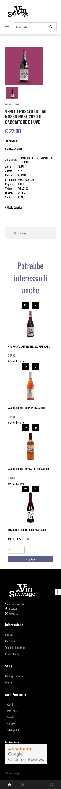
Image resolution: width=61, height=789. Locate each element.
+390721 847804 (16, 604)
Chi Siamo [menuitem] (10, 641)
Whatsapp (13, 614)
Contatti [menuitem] (9, 635)
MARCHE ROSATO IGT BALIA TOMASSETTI (26, 408)
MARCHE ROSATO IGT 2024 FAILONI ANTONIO (28, 469)
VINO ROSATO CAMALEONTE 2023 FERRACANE (29, 346)
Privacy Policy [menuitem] (12, 654)
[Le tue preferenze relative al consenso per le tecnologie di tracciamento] (58, 592)
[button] (51, 26)
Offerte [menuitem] (8, 682)
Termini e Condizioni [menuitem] (15, 647)
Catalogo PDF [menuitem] (13, 730)
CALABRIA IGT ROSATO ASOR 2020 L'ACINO (27, 530)
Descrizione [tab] (20, 233)
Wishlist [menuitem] (11, 724)
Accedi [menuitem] (10, 704)
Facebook (13, 609)
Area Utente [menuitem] (13, 711)
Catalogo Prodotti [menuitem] (14, 676)
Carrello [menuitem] (11, 717)
